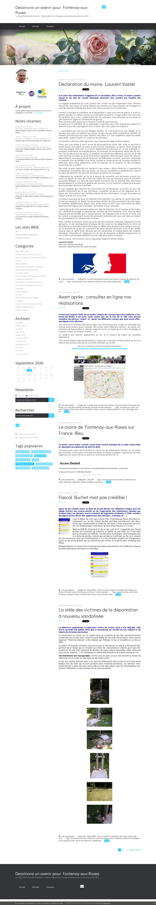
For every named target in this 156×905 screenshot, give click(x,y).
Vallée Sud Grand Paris (24, 307)
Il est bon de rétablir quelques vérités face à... (33, 147)
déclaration (116, 281)
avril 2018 (19, 329)
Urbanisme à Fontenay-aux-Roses (28, 304)
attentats (67, 482)
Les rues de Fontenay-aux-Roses (28, 285)
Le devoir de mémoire (24, 279)
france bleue (119, 479)
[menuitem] (22, 26)
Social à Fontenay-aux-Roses (26, 298)
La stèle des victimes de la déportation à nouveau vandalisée (98, 612)
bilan (111, 594)
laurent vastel (106, 281)
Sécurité (18, 295)
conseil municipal (22, 460)
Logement (19, 288)
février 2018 (20, 335)
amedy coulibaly (86, 482)
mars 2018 (19, 332)
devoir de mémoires (83, 840)
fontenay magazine (40, 468)
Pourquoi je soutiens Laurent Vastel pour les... (33, 139)
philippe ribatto (22, 452)
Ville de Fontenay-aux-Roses (26, 234)
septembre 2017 (21, 344)
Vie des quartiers (22, 310)
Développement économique (26, 270)
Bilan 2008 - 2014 (22, 251)
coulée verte (127, 838)
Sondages (19, 301)
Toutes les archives (22, 354)
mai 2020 (18, 323)
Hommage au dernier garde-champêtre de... (32, 204)
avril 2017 (19, 351)
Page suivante (135, 850)
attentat (91, 281)
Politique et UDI (21, 292)
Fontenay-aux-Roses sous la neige (29, 184)
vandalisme (96, 840)
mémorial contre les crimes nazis (100, 838)
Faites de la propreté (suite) (26, 157)
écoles (82, 409)
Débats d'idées (21, 264)
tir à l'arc (122, 409)
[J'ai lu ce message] (154, 903)
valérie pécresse (22, 468)
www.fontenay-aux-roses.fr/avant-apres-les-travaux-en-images (99, 348)
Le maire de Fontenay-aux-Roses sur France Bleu (97, 430)
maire (97, 281)
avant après (74, 409)
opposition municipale (41, 452)
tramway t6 (98, 482)
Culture (18, 261)
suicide (35, 460)
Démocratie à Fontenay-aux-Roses (29, 267)
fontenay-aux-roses (24, 464)
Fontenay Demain (22, 237)
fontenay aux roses (24, 456)
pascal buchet (40, 456)
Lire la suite (38, 112)
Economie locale (21, 273)
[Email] (104, 7)
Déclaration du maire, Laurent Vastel (97, 84)
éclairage (130, 409)
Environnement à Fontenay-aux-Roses (30, 276)
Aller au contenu (7, 2)
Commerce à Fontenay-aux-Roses (28, 254)
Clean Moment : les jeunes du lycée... (29, 214)
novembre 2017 (21, 338)
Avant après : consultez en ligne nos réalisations (95, 299)
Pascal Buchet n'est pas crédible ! (93, 497)
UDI (16, 231)
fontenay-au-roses (44, 464)
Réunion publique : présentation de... (29, 175)
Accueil (22, 26)
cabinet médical (112, 409)
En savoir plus (106, 903)
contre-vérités (102, 594)
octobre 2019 (20, 326)
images (66, 409)
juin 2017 (19, 348)
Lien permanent (67, 279)
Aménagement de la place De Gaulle (29, 194)
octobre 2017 (20, 341)
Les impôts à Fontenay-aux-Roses (28, 282)
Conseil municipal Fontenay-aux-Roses (30, 258)
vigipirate (76, 482)
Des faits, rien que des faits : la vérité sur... (31, 128)
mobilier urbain (92, 409)
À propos (50, 26)
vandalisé (118, 838)
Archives (35, 26)
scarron (102, 409)
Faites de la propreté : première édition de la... (33, 167)
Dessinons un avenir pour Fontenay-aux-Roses (52, 9)
